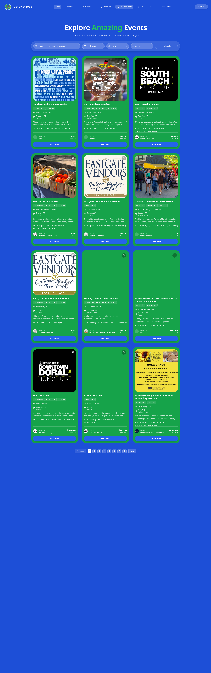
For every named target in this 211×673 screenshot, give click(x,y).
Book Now (54, 144)
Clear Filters (168, 46)
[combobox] (117, 46)
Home (57, 7)
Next (132, 451)
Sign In (201, 7)
